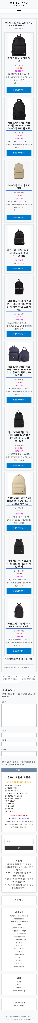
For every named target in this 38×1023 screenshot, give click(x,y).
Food (19, 925)
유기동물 (19, 951)
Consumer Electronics (19, 922)
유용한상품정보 (11, 667)
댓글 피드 (19, 988)
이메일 (4, 740)
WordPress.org (19, 991)
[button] (19, 11)
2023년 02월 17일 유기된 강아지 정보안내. (10, 679)
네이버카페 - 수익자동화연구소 (19, 818)
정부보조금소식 (19, 966)
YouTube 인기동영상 (19, 939)
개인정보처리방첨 (19, 1003)
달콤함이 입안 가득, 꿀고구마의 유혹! (19, 864)
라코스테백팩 (24, 667)
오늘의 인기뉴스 (19, 948)
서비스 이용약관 (19, 1006)
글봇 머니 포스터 (19, 2)
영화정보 (19, 945)
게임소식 (19, 942)
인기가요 (19, 960)
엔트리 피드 (19, 985)
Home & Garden (19, 928)
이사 (19, 957)
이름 (3, 731)
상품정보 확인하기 (19, 90)
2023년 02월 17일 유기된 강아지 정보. (28, 678)
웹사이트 (4, 749)
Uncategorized (19, 936)
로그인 (19, 982)
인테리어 (19, 963)
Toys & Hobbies (19, 934)
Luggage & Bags (19, 931)
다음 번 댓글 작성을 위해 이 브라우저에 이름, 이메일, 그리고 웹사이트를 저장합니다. (18, 763)
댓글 (3, 702)
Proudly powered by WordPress (19, 1016)
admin (8, 29)
